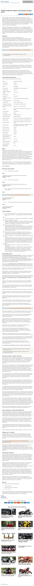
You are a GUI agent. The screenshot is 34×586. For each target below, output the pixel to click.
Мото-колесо (5, 1)
